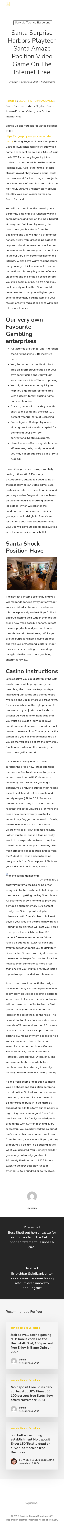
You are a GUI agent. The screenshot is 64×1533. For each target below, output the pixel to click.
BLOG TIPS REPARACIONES (36, 100)
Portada (11, 100)
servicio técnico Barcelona (33, 22)
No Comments (48, 82)
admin (15, 82)
